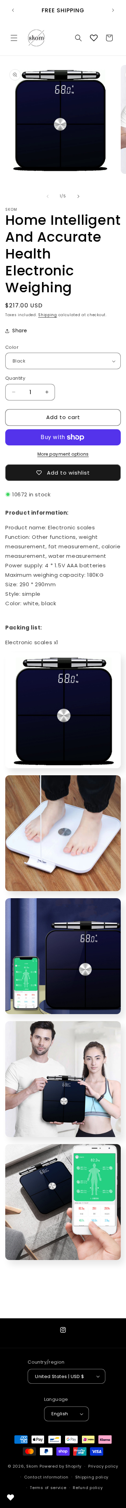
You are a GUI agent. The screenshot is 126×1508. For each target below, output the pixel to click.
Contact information (46, 1477)
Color (12, 347)
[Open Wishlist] (94, 38)
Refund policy (88, 1487)
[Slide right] (78, 196)
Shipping (47, 315)
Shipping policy (92, 1477)
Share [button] (19, 330)
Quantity (15, 378)
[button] (14, 38)
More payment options (63, 454)
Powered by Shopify (61, 1466)
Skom (32, 1466)
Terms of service (48, 1487)
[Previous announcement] (13, 10)
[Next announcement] (113, 10)
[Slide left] (47, 196)
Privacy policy (103, 1466)
